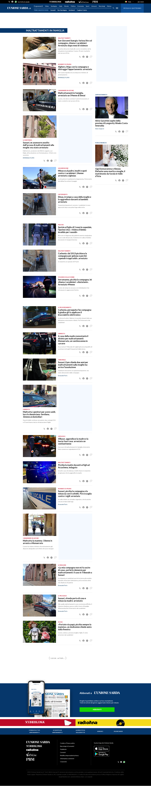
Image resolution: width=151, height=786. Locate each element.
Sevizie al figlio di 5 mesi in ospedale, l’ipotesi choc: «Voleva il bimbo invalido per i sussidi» (75, 229)
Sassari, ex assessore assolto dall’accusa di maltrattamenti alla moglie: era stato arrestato (38, 145)
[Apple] (109, 748)
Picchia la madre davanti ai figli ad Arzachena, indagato (74, 466)
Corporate (63, 761)
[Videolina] (55, 2)
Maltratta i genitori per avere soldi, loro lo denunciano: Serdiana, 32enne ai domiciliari (39, 414)
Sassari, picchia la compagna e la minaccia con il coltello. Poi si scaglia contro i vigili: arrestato (75, 493)
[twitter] (9, 2)
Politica (73, 6)
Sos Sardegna (62, 10)
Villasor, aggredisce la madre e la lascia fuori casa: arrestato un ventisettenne (73, 441)
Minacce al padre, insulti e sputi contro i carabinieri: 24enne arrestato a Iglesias (72, 173)
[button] (80, 57)
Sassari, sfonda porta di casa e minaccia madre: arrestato (72, 599)
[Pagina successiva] (49, 658)
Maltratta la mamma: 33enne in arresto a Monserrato (37, 541)
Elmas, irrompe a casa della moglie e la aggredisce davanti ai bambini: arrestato (74, 199)
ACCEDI (141, 2)
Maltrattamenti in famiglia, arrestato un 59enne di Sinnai (71, 94)
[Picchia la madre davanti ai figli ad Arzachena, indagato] (39, 472)
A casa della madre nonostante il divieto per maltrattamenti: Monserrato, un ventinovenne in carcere (73, 340)
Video (47, 6)
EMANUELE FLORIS (63, 77)
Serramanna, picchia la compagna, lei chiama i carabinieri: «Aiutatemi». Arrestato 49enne (75, 282)
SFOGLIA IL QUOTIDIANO (132, 8)
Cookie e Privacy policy (67, 743)
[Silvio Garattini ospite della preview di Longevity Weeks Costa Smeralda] (111, 107)
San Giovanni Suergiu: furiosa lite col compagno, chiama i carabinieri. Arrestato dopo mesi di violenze (75, 43)
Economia (81, 6)
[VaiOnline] (83, 2)
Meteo (109, 6)
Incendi (53, 10)
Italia (60, 6)
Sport (87, 6)
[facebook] (12, 2)
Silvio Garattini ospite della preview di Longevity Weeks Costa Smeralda (111, 123)
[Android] (109, 754)
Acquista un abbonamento (57, 731)
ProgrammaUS (38, 6)
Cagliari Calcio (82, 10)
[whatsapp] (16, 2)
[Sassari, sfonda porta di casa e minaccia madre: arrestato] (39, 606)
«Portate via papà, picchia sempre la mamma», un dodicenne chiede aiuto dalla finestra (75, 627)
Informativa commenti (67, 758)
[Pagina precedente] (66, 658)
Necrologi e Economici (67, 746)
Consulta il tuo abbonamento (34, 731)
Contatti (63, 752)
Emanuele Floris (62, 375)
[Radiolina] (70, 2)
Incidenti (72, 10)
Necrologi (102, 6)
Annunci (94, 6)
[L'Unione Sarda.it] (19, 8)
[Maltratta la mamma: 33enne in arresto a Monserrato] (39, 525)
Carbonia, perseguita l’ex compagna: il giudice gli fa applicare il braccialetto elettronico (75, 312)
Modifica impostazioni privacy (69, 755)
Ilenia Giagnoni (99, 129)
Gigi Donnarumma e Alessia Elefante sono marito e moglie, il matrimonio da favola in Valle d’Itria (110, 172)
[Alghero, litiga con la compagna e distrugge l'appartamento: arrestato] (39, 74)
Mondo (66, 6)
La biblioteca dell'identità (80, 731)
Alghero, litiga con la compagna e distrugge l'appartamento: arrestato (75, 68)
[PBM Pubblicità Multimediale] (95, 2)
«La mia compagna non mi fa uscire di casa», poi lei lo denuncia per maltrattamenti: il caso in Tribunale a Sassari (75, 571)
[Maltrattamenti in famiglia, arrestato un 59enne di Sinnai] (39, 100)
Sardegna (54, 6)
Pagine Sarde (118, 731)
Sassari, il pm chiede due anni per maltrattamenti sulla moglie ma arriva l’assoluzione (73, 364)
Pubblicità (63, 749)
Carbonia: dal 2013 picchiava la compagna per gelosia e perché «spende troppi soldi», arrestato (73, 256)
